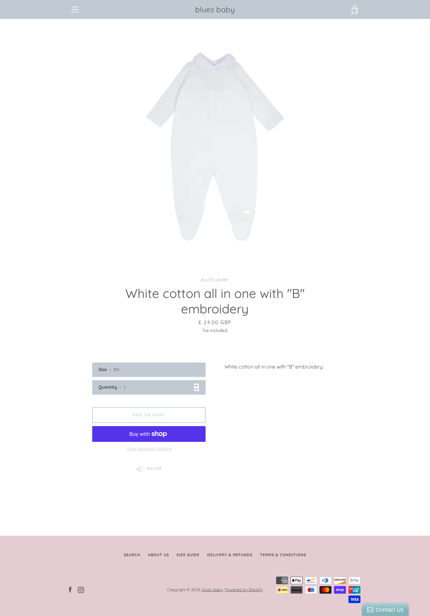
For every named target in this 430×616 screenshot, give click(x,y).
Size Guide (188, 554)
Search (132, 554)
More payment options (149, 448)
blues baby (215, 9)
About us (158, 554)
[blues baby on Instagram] (81, 589)
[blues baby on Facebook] (70, 589)
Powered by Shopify (244, 589)
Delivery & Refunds (229, 554)
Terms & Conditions (283, 554)
